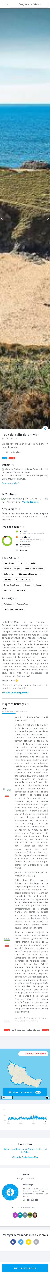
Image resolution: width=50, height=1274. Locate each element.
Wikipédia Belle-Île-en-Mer (25, 1157)
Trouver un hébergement (15, 692)
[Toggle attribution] (47, 1097)
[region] (25, 1074)
